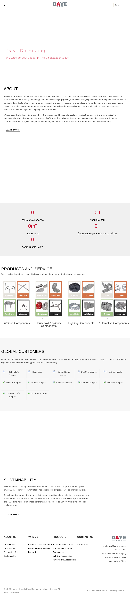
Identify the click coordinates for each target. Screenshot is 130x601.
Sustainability (20, 480)
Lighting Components (81, 323)
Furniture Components (16, 323)
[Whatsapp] (125, 566)
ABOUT (11, 88)
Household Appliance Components (49, 324)
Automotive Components (114, 323)
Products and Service (26, 269)
